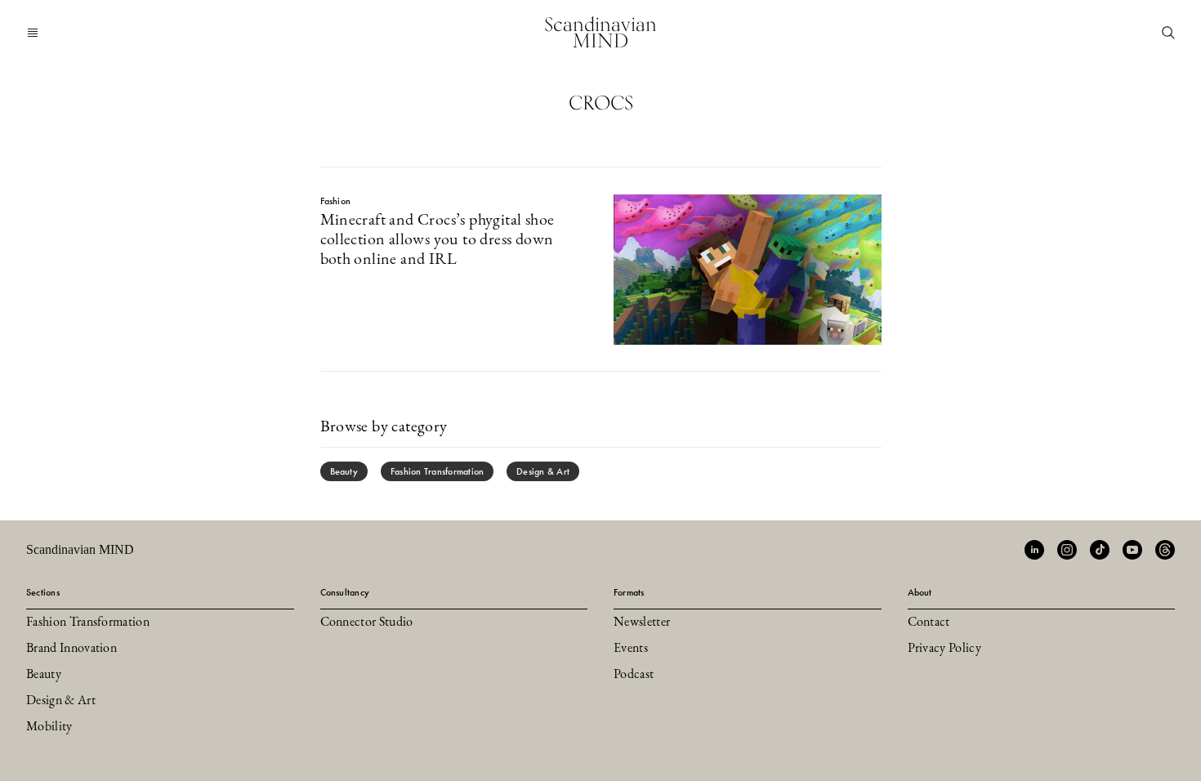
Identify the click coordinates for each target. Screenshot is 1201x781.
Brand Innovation (71, 648)
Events (631, 648)
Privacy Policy (944, 648)
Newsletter (642, 622)
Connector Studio (366, 622)
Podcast (634, 674)
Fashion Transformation (437, 471)
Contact (929, 622)
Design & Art (542, 471)
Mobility (49, 727)
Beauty (344, 471)
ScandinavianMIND (600, 32)
